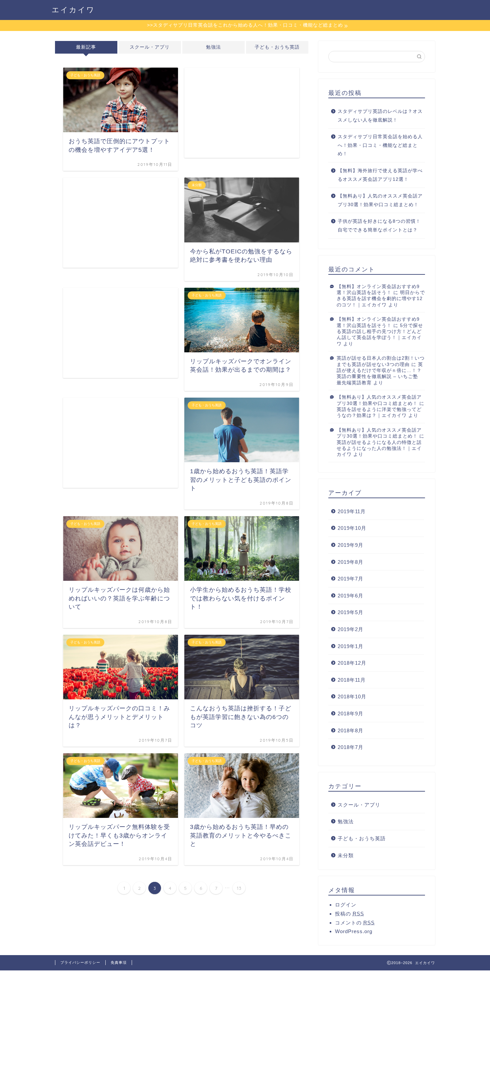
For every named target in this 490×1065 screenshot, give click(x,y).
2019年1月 (350, 646)
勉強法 (213, 47)
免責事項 (119, 962)
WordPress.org (353, 931)
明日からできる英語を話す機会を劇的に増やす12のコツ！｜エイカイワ (381, 298)
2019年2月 (350, 629)
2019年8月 (350, 562)
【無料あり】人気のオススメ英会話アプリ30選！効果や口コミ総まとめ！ (380, 200)
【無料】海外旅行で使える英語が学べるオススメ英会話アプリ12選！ (380, 175)
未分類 (346, 855)
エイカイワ (73, 9)
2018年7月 (350, 747)
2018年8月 (350, 730)
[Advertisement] (241, 113)
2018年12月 (352, 663)
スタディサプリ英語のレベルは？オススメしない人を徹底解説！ (380, 116)
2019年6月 (350, 595)
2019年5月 (350, 612)
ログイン (345, 904)
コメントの (355, 922)
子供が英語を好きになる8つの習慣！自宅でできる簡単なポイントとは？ (379, 225)
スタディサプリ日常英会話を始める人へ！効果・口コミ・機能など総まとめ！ (380, 145)
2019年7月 (350, 578)
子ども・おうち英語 (277, 47)
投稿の (349, 913)
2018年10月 (352, 696)
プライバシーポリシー (80, 962)
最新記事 (86, 47)
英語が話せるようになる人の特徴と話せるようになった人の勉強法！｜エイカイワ (379, 448)
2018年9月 (350, 713)
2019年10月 (352, 528)
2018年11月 (352, 680)
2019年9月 (350, 545)
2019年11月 (352, 511)
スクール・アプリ (150, 47)
